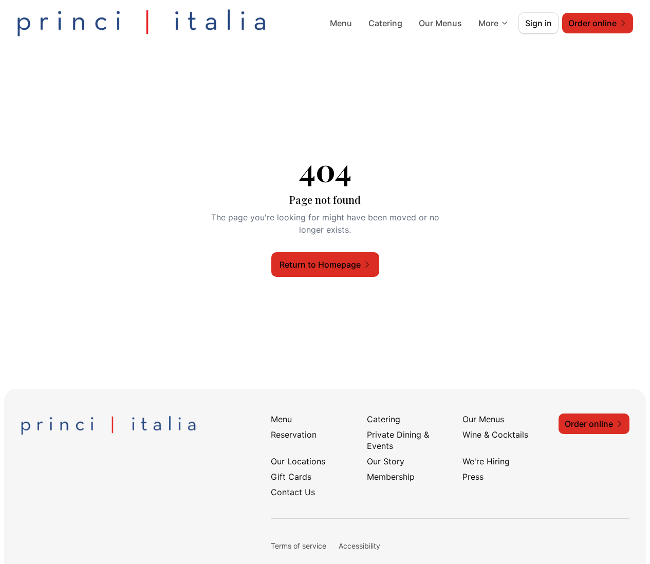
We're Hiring (486, 461)
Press (473, 477)
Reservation (294, 434)
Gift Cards (291, 477)
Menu (341, 23)
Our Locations (298, 461)
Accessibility (359, 545)
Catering (385, 23)
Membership (391, 477)
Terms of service (298, 545)
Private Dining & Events (398, 440)
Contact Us (293, 492)
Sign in (538, 23)
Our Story (385, 461)
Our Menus (440, 23)
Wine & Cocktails (495, 434)
